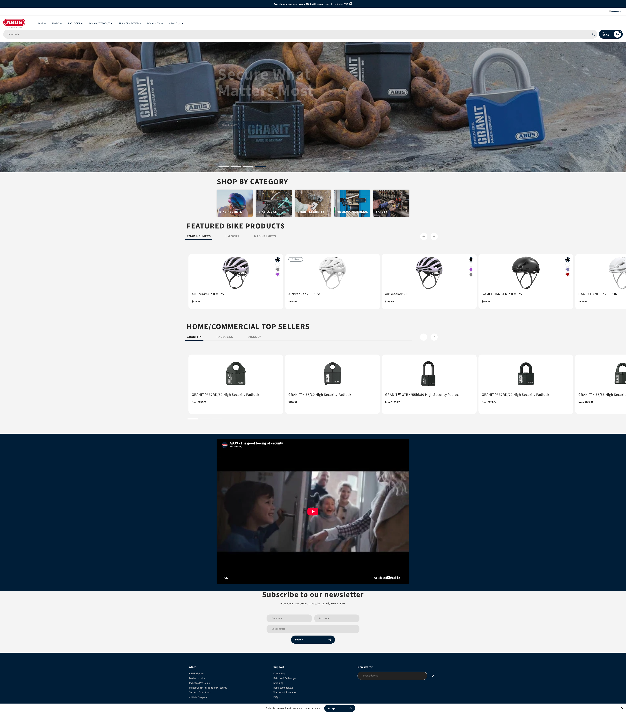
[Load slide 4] (260, 167)
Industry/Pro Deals (199, 683)
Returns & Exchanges (284, 678)
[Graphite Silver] (277, 269)
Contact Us (279, 673)
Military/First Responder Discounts (208, 688)
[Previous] (423, 236)
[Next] (434, 236)
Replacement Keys (283, 688)
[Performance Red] (567, 274)
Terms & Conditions (200, 692)
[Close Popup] (622, 708)
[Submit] (433, 676)
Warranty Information (285, 692)
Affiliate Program (198, 697)
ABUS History (196, 673)
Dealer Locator (197, 678)
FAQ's (276, 697)
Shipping (278, 683)
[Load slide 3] (248, 167)
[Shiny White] (277, 264)
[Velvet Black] (277, 259)
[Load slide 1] (223, 167)
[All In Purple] (277, 274)
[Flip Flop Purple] (567, 269)
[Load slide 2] (236, 167)
